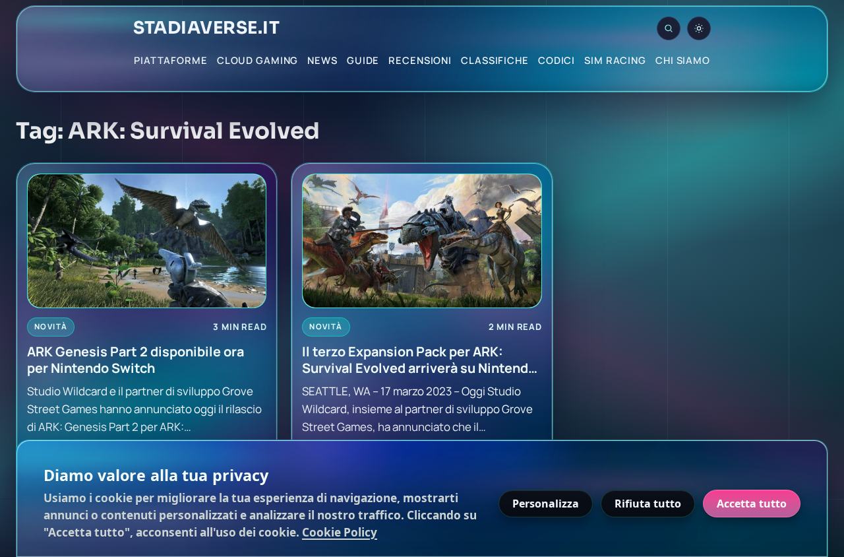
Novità (50, 326)
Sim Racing (615, 60)
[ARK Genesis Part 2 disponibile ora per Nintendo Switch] (146, 241)
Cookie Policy (339, 532)
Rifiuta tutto (648, 503)
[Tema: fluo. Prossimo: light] (699, 28)
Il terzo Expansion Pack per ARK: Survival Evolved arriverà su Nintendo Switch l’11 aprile (419, 360)
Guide (363, 60)
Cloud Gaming (258, 60)
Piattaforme (171, 60)
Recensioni (420, 60)
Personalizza (545, 503)
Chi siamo (682, 60)
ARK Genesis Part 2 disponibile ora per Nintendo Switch (135, 360)
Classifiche (495, 60)
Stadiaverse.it (206, 28)
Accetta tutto (752, 503)
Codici (556, 60)
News (322, 60)
